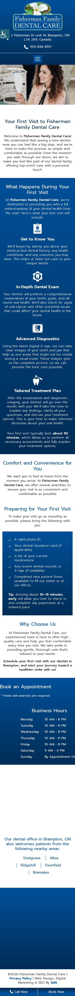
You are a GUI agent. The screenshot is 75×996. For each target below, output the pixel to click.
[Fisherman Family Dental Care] (38, 16)
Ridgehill (28, 865)
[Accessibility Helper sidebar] (5, 34)
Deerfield (53, 865)
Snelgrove (31, 858)
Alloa (54, 858)
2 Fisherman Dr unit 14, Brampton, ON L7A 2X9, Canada (40, 37)
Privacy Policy (21, 978)
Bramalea (41, 872)
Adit (54, 983)
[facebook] (37, 935)
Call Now (20, 991)
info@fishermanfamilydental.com (40, 924)
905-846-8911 (40, 47)
